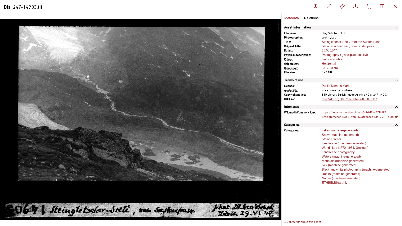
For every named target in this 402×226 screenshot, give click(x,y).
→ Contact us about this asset (302, 222)
